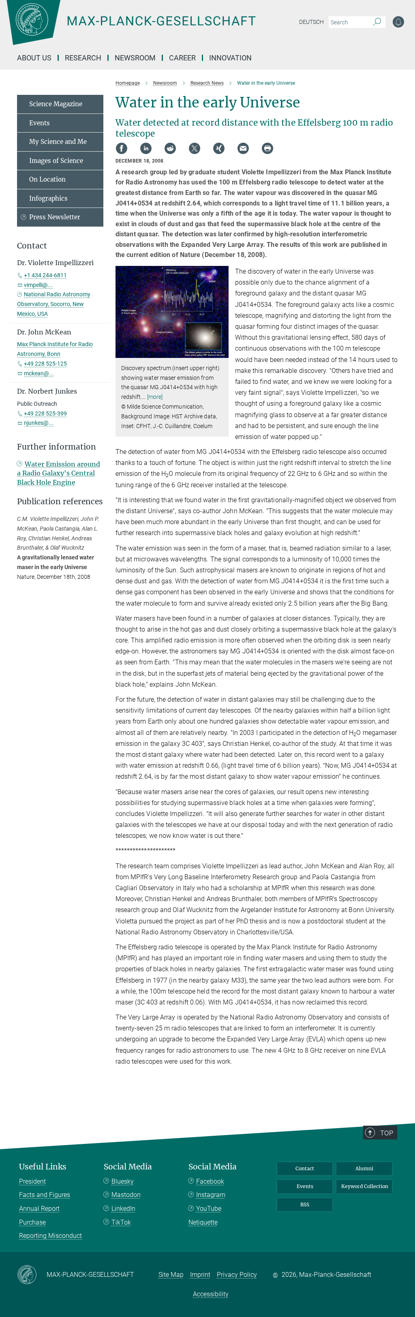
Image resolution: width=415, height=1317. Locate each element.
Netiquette (203, 1222)
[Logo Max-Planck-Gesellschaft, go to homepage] (151, 28)
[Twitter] (194, 148)
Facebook (210, 1181)
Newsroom (135, 58)
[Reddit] (170, 148)
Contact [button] (32, 246)
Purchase (32, 1222)
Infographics (48, 198)
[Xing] (219, 148)
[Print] (267, 148)
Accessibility (211, 1294)
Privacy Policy (237, 1274)
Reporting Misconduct (50, 1236)
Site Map (171, 1274)
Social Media (128, 1166)
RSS (304, 1204)
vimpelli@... (38, 285)
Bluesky (122, 1181)
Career (182, 58)
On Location (47, 179)
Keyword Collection (364, 1186)
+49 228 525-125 (45, 363)
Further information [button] (56, 447)
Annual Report (39, 1208)
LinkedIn (123, 1208)
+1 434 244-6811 (45, 275)
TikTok (121, 1222)
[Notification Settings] (398, 22)
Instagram (210, 1195)
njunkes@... (38, 423)
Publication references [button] (60, 501)
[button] (221, 352)
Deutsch (311, 22)
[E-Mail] (243, 148)
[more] (155, 397)
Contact (304, 1168)
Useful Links (42, 1166)
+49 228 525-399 (45, 413)
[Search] (377, 22)
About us (34, 58)
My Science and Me (58, 142)
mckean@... (39, 373)
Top (386, 1133)
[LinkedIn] (146, 148)
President (32, 1181)
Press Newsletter (54, 217)
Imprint (200, 1274)
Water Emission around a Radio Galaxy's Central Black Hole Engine (58, 473)
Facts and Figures (44, 1195)
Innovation (230, 58)
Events (39, 123)
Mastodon (126, 1195)
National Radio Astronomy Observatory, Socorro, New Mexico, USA (53, 304)
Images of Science (56, 161)
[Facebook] (122, 148)
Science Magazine (55, 104)
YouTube (208, 1208)
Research (83, 58)
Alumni (364, 1168)
